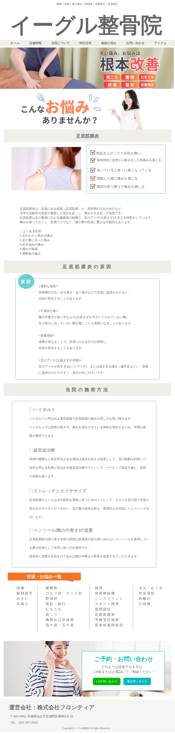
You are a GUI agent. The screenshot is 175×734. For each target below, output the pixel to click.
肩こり (52, 614)
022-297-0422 (28, 722)
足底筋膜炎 (105, 614)
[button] (106, 681)
